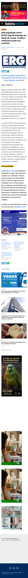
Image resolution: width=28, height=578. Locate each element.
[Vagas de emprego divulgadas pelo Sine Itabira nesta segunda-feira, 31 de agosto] (14, 279)
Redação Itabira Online (8, 47)
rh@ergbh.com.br (20, 207)
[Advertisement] (14, 414)
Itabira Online (10, 171)
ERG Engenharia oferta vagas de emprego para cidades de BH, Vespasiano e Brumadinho (19, 245)
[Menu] (2, 23)
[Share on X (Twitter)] (7, 52)
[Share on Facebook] (5, 52)
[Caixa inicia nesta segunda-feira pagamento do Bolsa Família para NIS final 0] (14, 330)
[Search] (26, 23)
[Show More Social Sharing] (9, 52)
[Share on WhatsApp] (2, 52)
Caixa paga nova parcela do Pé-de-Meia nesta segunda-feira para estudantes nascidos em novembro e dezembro (13, 317)
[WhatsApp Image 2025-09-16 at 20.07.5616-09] (11, 464)
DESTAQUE (4, 29)
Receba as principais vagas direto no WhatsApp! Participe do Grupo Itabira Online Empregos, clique (14, 78)
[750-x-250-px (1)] (14, 15)
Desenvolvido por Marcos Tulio (7, 573)
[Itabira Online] (14, 24)
